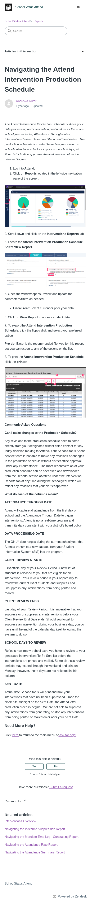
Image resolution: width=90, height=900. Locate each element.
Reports (38, 21)
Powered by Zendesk (72, 896)
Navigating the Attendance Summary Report (35, 852)
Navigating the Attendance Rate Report (31, 844)
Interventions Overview (20, 821)
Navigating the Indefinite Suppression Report (35, 829)
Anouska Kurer (26, 101)
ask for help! (67, 735)
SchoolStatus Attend (17, 21)
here (15, 735)
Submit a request (61, 787)
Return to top (14, 801)
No (56, 766)
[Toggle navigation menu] (78, 7)
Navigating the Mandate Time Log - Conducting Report (41, 836)
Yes (34, 766)
